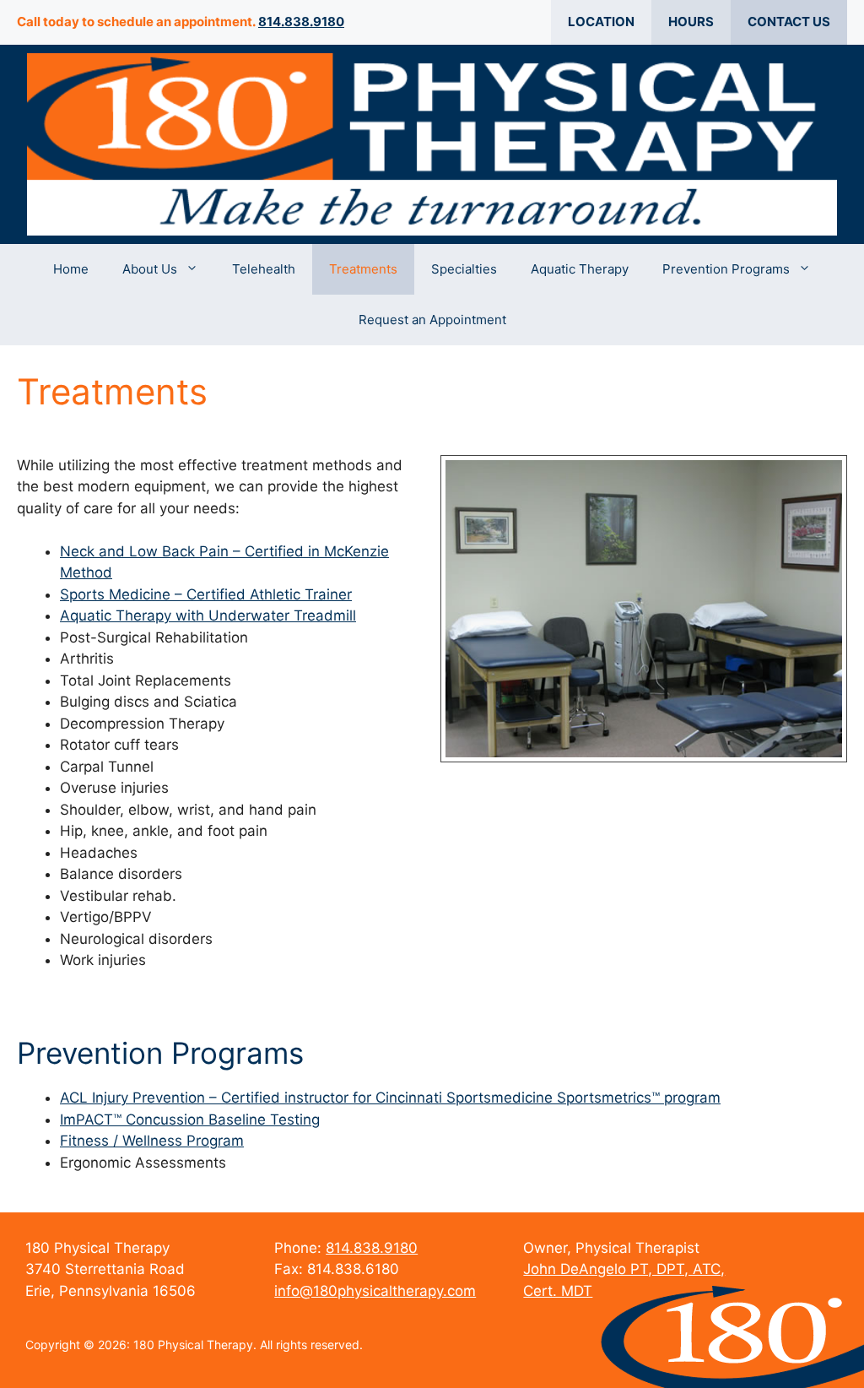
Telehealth (263, 269)
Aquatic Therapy (580, 269)
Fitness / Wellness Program (152, 1140)
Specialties (464, 269)
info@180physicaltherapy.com (375, 1290)
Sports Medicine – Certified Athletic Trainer (206, 594)
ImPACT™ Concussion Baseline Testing (190, 1119)
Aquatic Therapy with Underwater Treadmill (208, 615)
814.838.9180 (301, 22)
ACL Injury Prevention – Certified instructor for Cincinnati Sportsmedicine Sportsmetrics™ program (390, 1097)
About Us (149, 269)
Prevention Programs (726, 269)
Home (71, 269)
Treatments (363, 269)
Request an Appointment (432, 320)
